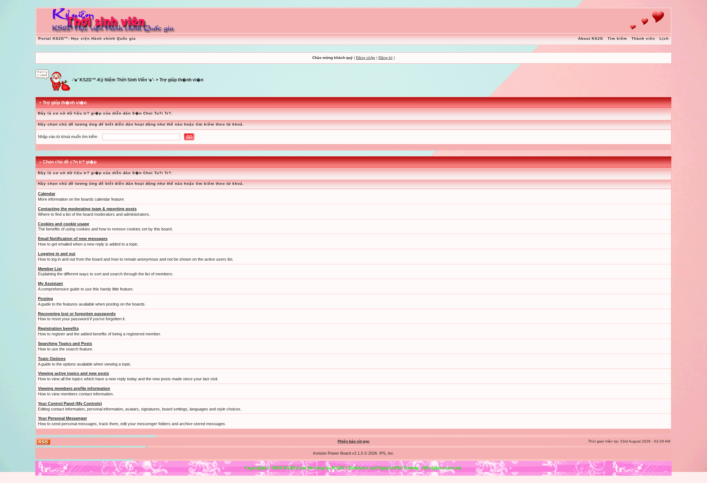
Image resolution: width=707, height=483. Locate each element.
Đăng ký (386, 58)
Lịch (664, 38)
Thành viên (643, 38)
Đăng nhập (365, 58)
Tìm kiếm (617, 38)
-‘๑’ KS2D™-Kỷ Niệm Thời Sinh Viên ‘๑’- (113, 79)
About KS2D (590, 38)
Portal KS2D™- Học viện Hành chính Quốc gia (87, 38)
